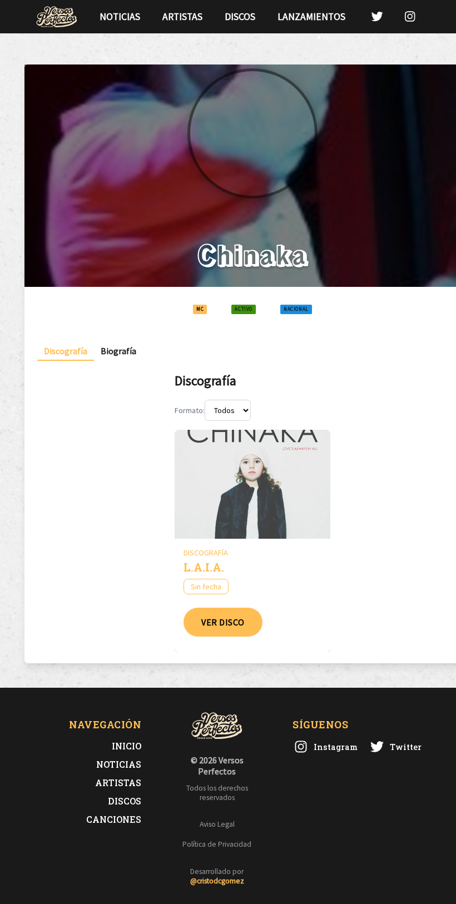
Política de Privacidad (216, 844)
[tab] (65, 351)
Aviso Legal (217, 824)
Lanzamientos (311, 17)
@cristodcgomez (217, 881)
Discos (240, 17)
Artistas (182, 17)
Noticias (120, 17)
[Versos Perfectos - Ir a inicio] (56, 16)
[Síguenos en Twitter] (377, 16)
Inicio (126, 746)
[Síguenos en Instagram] (410, 16)
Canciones (113, 819)
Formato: (190, 410)
